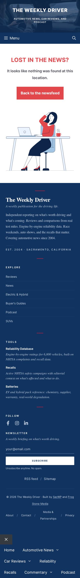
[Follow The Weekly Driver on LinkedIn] (26, 423)
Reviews (11, 276)
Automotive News (38, 550)
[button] (74, 38)
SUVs (9, 321)
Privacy (69, 515)
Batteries (12, 386)
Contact (26, 515)
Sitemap (50, 479)
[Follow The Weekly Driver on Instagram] (17, 423)
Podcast (11, 312)
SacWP (57, 496)
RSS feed (31, 479)
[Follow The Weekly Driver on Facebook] (8, 423)
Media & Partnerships (48, 515)
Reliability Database (19, 348)
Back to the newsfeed (40, 93)
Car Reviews (15, 561)
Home (9, 550)
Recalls (11, 367)
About (10, 515)
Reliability (48, 561)
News (9, 285)
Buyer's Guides (16, 303)
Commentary (35, 572)
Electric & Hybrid (17, 294)
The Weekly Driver (40, 10)
